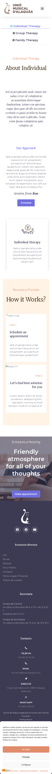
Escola (6, 559)
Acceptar (26, 749)
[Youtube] (34, 529)
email (26, 668)
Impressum (44, 771)
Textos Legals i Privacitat (15, 576)
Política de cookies (11, 771)
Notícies (7, 563)
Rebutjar (26, 757)
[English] (8, 770)
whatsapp (26, 702)
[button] (42, 8)
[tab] (25, 26)
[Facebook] (17, 529)
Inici (5, 555)
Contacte (7, 571)
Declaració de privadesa (29, 771)
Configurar (26, 765)
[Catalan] (4, 770)
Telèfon (26, 653)
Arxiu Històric (9, 567)
